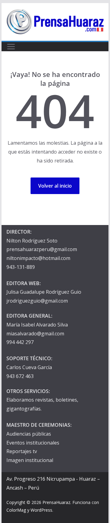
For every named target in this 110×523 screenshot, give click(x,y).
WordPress (41, 510)
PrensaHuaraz (56, 502)
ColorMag (16, 510)
